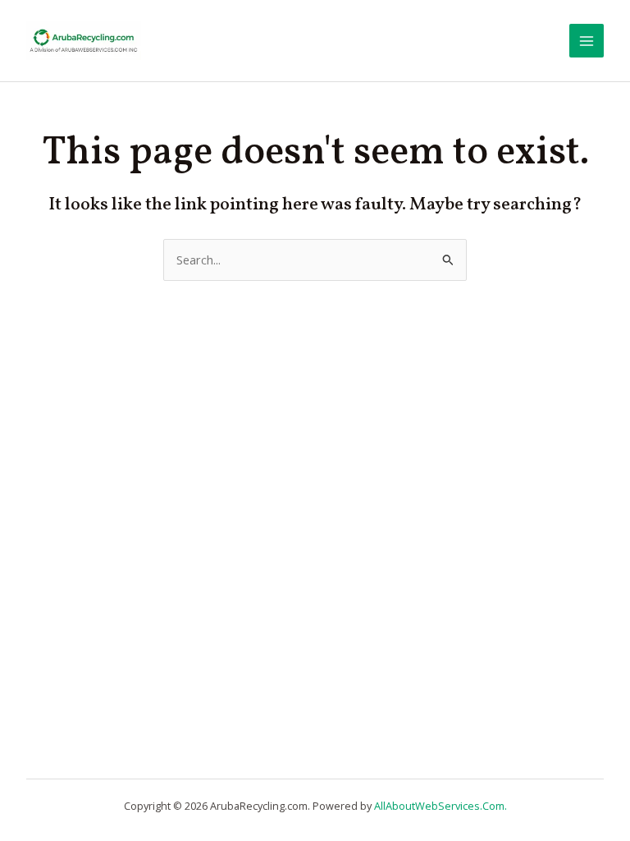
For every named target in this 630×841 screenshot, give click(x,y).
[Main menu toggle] (586, 41)
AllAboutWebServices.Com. (440, 805)
